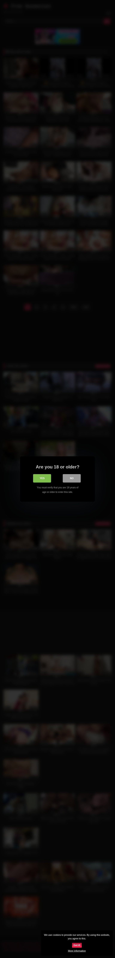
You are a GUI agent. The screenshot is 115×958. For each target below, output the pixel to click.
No (72, 478)
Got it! (77, 945)
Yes (42, 478)
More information (77, 951)
